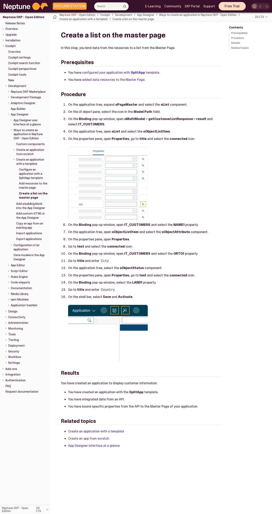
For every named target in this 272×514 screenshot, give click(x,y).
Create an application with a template (30, 162)
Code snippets (20, 282)
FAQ (8, 386)
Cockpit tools (17, 74)
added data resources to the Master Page (113, 79)
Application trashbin (24, 305)
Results (235, 43)
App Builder (18, 109)
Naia (11, 80)
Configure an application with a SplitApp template (31, 173)
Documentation (21, 288)
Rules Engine (19, 277)
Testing (13, 340)
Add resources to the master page (33, 185)
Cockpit (10, 46)
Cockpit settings (19, 57)
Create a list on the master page (33, 195)
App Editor (18, 265)
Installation (13, 40)
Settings (14, 363)
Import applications (29, 233)
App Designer (19, 114)
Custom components (30, 144)
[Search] (124, 6)
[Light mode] (260, 6)
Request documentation (21, 392)
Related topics (240, 48)
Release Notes (15, 23)
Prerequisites (239, 33)
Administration (18, 323)
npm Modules (20, 299)
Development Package (26, 97)
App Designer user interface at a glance (27, 122)
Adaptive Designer (23, 103)
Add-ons (11, 369)
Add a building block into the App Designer (30, 206)
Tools (12, 334)
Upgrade (11, 35)
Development (17, 86)
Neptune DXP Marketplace (28, 92)
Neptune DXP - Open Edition (23, 17)
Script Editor (19, 271)
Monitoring (15, 329)
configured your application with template (120, 72)
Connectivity (16, 317)
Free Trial (232, 6)
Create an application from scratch (30, 152)
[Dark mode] (267, 6)
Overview (11, 29)
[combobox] (111, 6)
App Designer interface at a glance (94, 445)
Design (13, 311)
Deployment (16, 346)
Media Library (19, 294)
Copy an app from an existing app (29, 225)
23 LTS (259, 17)
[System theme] (254, 6)
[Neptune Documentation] (69, 6)
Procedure (237, 38)
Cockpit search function (24, 63)
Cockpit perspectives (22, 69)
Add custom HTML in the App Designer (30, 216)
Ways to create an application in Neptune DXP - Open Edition (28, 134)
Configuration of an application (26, 247)
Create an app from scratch (88, 438)
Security (13, 351)
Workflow (14, 357)
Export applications (29, 239)
